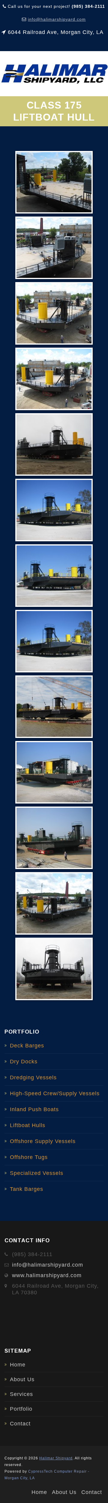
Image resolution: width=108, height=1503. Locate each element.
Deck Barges (27, 1046)
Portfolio (21, 1409)
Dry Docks (24, 1062)
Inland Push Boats (34, 1109)
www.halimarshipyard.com (47, 1275)
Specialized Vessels (36, 1173)
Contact (20, 1424)
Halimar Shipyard (56, 1458)
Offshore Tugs (29, 1157)
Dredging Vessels (33, 1077)
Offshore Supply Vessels (43, 1141)
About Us (22, 1379)
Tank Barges (26, 1189)
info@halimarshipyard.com (57, 19)
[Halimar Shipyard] (54, 73)
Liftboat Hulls (27, 1125)
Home (18, 1365)
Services (21, 1394)
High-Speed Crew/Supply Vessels (55, 1093)
